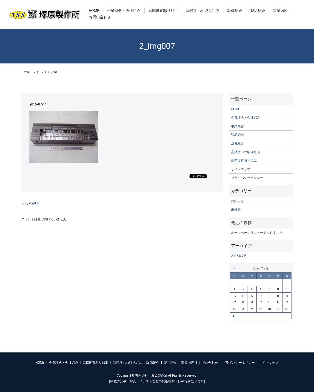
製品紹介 (257, 11)
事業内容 (280, 11)
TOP (27, 72)
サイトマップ (240, 169)
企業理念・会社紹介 (123, 11)
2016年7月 (239, 256)
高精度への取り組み (202, 11)
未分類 (236, 209)
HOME (94, 11)
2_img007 (32, 203)
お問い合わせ (100, 17)
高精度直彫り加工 (163, 11)
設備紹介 (234, 11)
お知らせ (237, 201)
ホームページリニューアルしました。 (258, 233)
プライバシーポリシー (247, 178)
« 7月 (236, 268)
